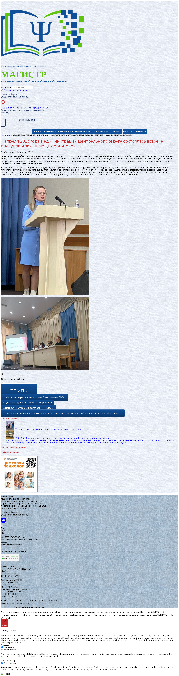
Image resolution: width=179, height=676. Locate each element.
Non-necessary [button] (8, 660)
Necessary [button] (6, 645)
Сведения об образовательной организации (66, 131)
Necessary (9, 647)
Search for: (6, 87)
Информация (101, 131)
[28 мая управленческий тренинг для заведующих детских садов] (10, 429)
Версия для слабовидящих (17, 90)
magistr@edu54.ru (14, 544)
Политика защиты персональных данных (28, 607)
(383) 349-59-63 (8, 108)
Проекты (127, 131)
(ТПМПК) (25, 537)
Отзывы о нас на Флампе (13, 551)
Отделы (116, 131)
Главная (37, 131)
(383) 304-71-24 (41, 108)
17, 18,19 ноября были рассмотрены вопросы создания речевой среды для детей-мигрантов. (62, 438)
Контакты (141, 131)
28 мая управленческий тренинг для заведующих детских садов (48, 429)
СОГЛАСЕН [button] (163, 615)
